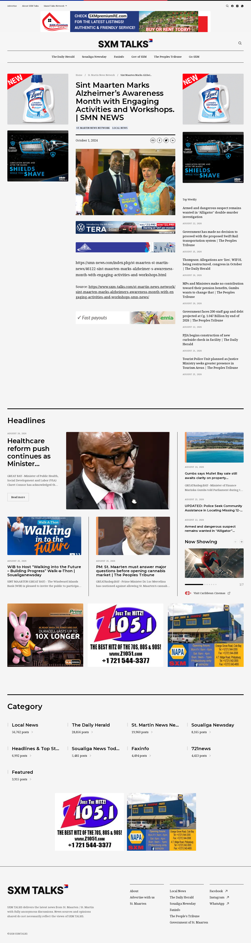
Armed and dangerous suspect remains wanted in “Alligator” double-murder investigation (212, 212)
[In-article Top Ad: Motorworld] (125, 227)
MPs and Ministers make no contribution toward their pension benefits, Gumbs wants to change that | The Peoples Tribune (213, 290)
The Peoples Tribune (168, 56)
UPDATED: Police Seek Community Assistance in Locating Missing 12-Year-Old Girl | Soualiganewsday (213, 508)
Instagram (217, 897)
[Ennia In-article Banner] (125, 317)
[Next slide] (241, 542)
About (134, 891)
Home (79, 75)
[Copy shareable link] (152, 140)
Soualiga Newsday (94, 56)
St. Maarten (138, 904)
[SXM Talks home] (125, 43)
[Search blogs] (227, 6)
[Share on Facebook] (159, 140)
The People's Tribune (185, 916)
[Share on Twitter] (166, 140)
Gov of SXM (139, 56)
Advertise (12, 5)
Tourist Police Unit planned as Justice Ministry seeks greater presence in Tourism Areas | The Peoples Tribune (210, 363)
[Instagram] (237, 6)
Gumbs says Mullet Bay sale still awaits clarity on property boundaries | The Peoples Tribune (212, 476)
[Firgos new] (206, 635)
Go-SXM (194, 56)
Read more (20, 497)
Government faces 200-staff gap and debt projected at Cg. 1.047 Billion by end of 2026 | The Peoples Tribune (213, 315)
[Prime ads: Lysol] (37, 99)
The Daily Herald (63, 56)
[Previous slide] (235, 542)
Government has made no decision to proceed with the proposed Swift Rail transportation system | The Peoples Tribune (210, 238)
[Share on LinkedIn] (172, 140)
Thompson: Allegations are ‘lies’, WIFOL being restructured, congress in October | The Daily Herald (212, 264)
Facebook (216, 891)
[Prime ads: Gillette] (37, 155)
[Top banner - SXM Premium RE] (125, 21)
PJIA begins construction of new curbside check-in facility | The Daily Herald (210, 339)
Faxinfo (119, 56)
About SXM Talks (30, 5)
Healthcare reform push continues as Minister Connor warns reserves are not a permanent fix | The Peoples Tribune (31, 452)
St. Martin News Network (101, 75)
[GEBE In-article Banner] (125, 247)
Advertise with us (142, 897)
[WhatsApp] (242, 6)
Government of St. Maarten (189, 922)
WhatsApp (217, 904)
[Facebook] (232, 6)
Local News (120, 128)
